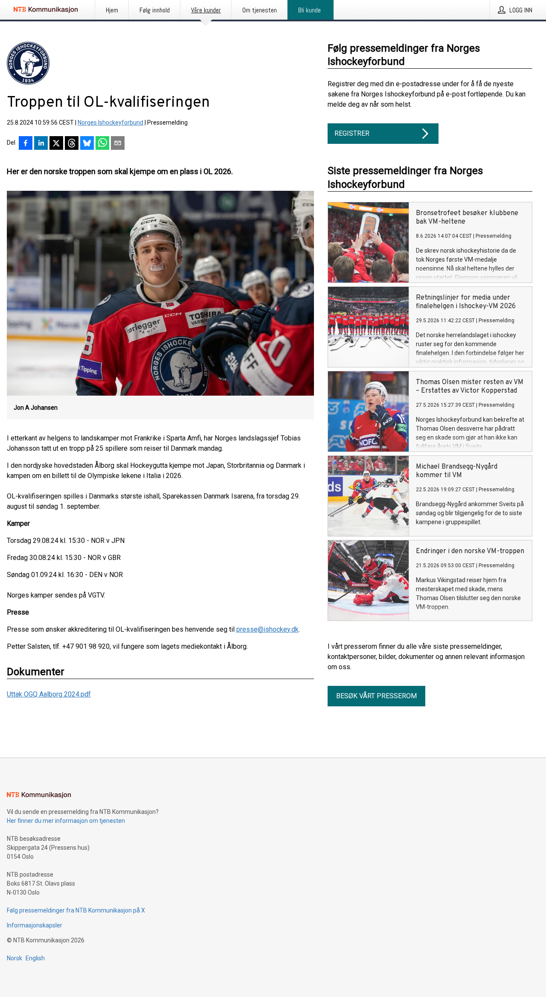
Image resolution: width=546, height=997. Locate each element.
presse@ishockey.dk (267, 629)
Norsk (14, 958)
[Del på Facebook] (25, 144)
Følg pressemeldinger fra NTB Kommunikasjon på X (76, 910)
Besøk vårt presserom (376, 696)
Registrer (351, 133)
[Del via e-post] (118, 144)
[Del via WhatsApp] (102, 144)
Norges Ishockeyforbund (110, 122)
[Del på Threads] (71, 144)
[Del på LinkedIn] (41, 144)
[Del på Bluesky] (87, 144)
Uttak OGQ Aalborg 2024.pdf (49, 694)
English (35, 958)
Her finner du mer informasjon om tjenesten (66, 820)
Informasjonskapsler (34, 925)
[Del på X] (56, 144)
